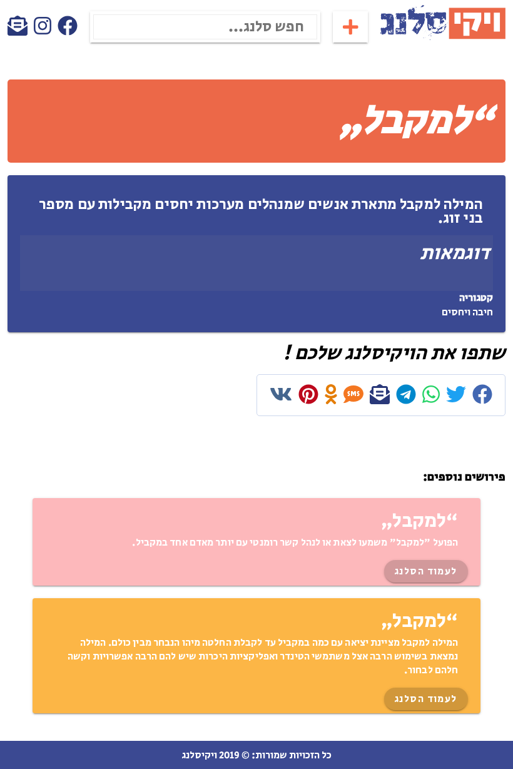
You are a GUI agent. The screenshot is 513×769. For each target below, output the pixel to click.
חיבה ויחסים (467, 312)
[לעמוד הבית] (442, 38)
